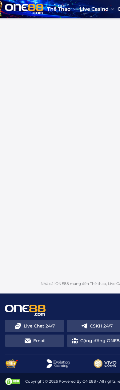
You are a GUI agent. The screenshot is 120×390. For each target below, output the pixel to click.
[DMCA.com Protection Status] (12, 381)
